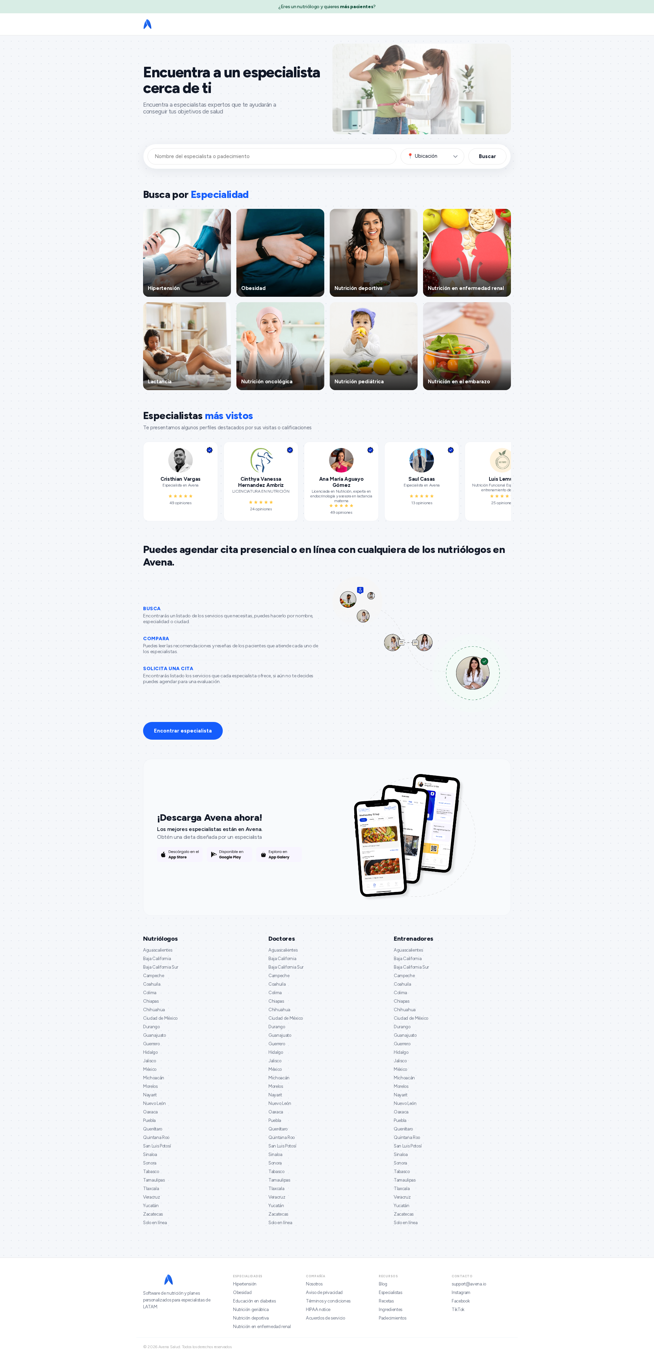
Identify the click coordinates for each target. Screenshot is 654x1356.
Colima (149, 992)
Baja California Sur (160, 967)
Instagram (461, 1292)
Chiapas (151, 1001)
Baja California (157, 958)
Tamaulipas (154, 1180)
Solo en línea (155, 1222)
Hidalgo (150, 1052)
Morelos (150, 1086)
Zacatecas (153, 1214)
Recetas (386, 1301)
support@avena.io (469, 1283)
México (149, 1069)
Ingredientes (390, 1309)
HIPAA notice (318, 1309)
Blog (383, 1283)
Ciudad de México (160, 1018)
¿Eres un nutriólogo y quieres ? (327, 7)
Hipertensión (244, 1283)
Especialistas (390, 1292)
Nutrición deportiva (251, 1318)
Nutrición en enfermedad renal (262, 1326)
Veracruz (151, 1197)
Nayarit (150, 1094)
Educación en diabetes (254, 1301)
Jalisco (149, 1060)
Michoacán (153, 1077)
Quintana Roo (156, 1137)
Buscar (487, 156)
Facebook (460, 1301)
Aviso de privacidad (324, 1292)
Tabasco (151, 1171)
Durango (151, 1026)
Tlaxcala (151, 1188)
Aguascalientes (157, 950)
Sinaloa (150, 1154)
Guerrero (151, 1043)
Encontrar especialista (183, 731)
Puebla (149, 1120)
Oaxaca (150, 1111)
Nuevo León (154, 1103)
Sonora (149, 1163)
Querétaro (152, 1128)
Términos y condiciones (328, 1301)
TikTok (458, 1309)
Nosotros (314, 1283)
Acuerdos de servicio (325, 1318)
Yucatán (151, 1205)
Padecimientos (392, 1318)
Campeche (153, 975)
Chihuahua (154, 1009)
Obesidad (242, 1292)
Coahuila (151, 984)
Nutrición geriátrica (251, 1309)
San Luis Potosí (157, 1146)
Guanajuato (154, 1035)
